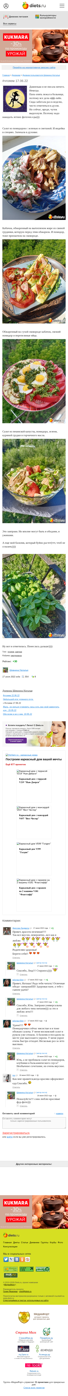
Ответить (16, 958)
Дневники (16, 75)
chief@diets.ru (25, 1291)
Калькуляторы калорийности (48, 16)
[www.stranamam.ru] (26, 1335)
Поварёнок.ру (46, 1338)
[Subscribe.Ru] (27, 1259)
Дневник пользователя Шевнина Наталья (41, 75)
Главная (6, 75)
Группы (44, 1242)
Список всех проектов (34, 1388)
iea (13, 1075)
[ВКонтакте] (16, 1259)
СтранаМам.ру (26, 1338)
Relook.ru (34, 1371)
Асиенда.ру (44, 1354)
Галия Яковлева (10, 1291)
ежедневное (16, 656)
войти (10, 1137)
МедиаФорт (9, 1285)
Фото (60, 1242)
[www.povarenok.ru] (46, 1335)
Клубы (53, 1242)
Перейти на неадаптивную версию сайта (34, 67)
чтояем (11, 652)
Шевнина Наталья (18, 670)
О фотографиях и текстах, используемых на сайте (26, 1300)
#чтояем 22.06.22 (11, 695)
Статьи (24, 1242)
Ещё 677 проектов (16, 764)
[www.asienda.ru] (44, 1352)
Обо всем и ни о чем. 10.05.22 (17, 714)
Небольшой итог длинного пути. (18, 699)
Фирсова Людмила (20, 928)
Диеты (16, 1242)
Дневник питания (18, 16)
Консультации (10, 1246)
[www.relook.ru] (34, 1369)
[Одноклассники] (22, 1259)
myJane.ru (23, 1354)
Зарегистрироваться (15, 1133)
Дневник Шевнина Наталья (17, 690)
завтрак (18, 652)
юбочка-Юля (18, 980)
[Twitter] (6, 1259)
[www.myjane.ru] (23, 1352)
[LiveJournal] (11, 1259)
